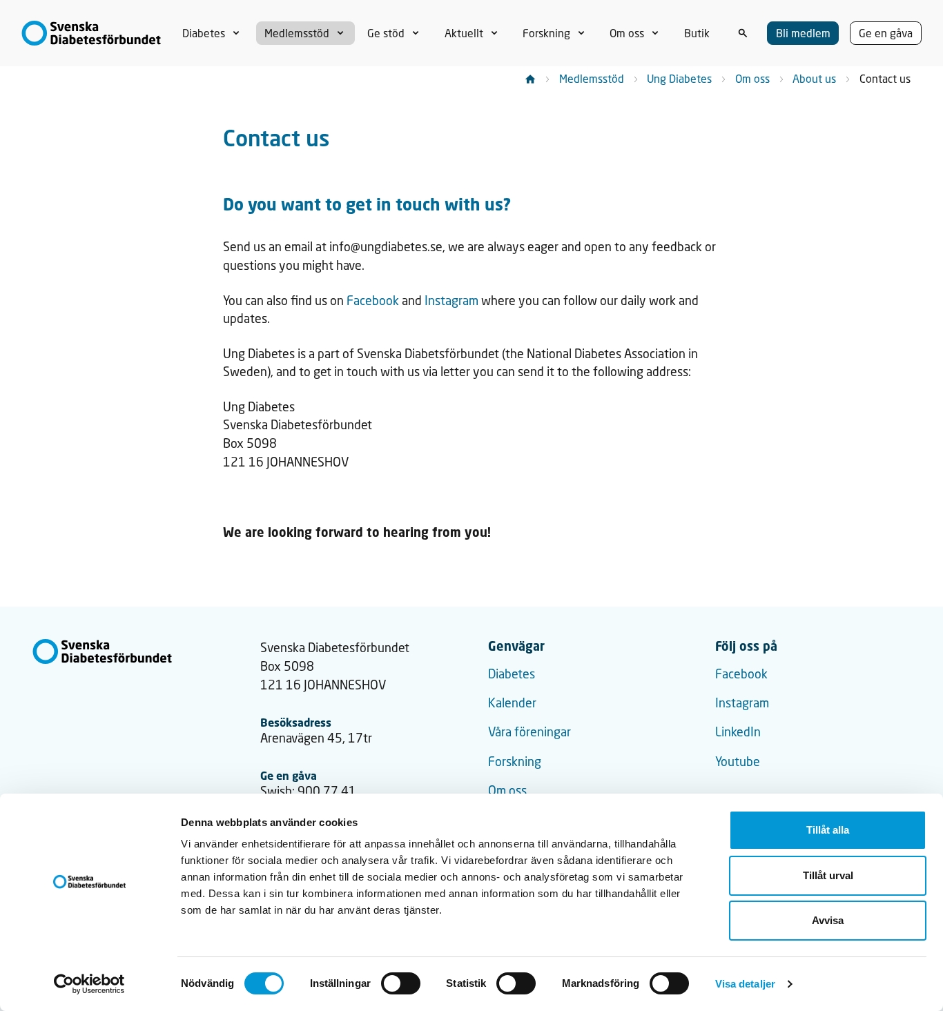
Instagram (451, 300)
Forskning (514, 761)
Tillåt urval (828, 875)
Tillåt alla (827, 830)
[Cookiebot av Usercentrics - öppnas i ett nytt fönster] (89, 984)
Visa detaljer (745, 984)
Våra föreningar (529, 732)
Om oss (752, 78)
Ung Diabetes (679, 78)
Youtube (737, 761)
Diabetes (511, 674)
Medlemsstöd (591, 78)
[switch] (400, 983)
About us (814, 78)
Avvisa (828, 920)
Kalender (512, 703)
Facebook (373, 300)
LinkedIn (738, 732)
